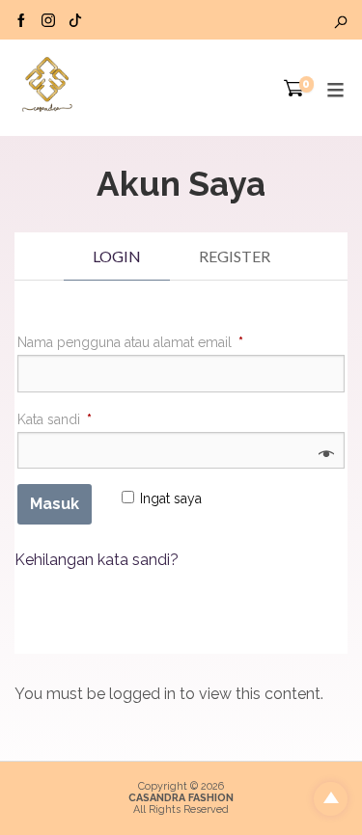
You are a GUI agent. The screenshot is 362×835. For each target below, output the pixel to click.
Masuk (54, 504)
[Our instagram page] (48, 19)
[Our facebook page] (21, 19)
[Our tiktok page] (75, 19)
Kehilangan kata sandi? (96, 560)
